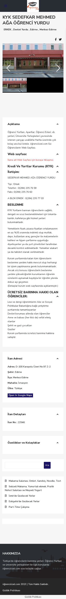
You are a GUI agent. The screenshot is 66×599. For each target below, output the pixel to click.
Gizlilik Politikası (11, 590)
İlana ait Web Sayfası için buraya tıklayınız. (31, 160)
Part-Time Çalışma (19, 507)
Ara (47, 465)
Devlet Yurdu (20, 29)
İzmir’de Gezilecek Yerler (22, 495)
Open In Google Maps (20, 395)
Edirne (34, 29)
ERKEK (7, 29)
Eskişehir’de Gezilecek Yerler (24, 501)
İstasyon (23, 382)
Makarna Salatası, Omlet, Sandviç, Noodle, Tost (35, 481)
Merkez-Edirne (48, 29)
